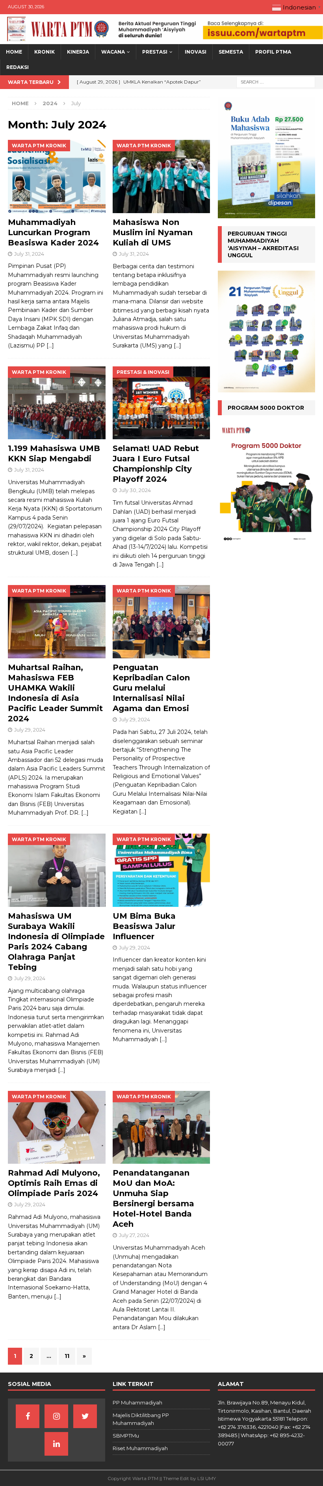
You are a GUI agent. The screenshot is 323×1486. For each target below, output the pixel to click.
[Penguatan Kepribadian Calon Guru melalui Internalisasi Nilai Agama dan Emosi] (161, 621)
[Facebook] (27, 1416)
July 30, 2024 (135, 490)
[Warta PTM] (161, 39)
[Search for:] (275, 81)
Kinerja (78, 52)
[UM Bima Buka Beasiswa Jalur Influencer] (161, 870)
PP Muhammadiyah (137, 1402)
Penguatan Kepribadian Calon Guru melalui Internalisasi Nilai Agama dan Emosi (151, 688)
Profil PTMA (273, 52)
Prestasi (154, 52)
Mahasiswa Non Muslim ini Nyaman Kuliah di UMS (153, 232)
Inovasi (195, 52)
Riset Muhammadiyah (140, 1448)
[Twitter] (85, 1416)
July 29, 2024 (29, 729)
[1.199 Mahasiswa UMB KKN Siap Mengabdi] (57, 403)
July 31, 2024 (29, 254)
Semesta (231, 52)
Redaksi (17, 67)
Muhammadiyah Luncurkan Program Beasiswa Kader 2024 (53, 232)
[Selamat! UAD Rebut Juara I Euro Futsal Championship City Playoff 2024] (161, 403)
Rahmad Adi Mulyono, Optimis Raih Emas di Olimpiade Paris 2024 (54, 1183)
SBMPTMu (126, 1435)
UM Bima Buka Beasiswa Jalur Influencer (144, 926)
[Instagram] (56, 1416)
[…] (50, 345)
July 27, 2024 (134, 1235)
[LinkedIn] (56, 1444)
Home (14, 52)
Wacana (113, 52)
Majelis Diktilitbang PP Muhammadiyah (141, 1419)
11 (67, 1356)
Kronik (44, 52)
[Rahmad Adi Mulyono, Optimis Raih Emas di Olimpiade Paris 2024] (57, 1127)
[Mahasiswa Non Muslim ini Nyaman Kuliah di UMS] (161, 176)
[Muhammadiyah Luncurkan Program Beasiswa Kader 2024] (57, 176)
